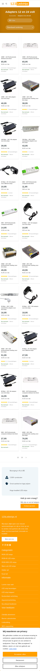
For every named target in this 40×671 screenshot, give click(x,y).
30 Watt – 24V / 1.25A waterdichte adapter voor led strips (8, 308)
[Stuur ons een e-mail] (7, 545)
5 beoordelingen (12, 318)
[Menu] (3, 3)
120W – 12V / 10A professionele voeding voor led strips (30, 98)
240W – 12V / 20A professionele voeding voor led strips (9, 265)
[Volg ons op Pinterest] (10, 545)
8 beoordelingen (12, 233)
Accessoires (12, 15)
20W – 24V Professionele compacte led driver (8, 223)
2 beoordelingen (33, 109)
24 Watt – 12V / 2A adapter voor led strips (29, 223)
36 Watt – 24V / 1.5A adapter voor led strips (30, 307)
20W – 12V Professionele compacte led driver (29, 182)
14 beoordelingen (12, 151)
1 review (31, 151)
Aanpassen (20, 660)
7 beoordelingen (12, 109)
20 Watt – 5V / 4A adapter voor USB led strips (8, 182)
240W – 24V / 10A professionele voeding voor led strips (30, 265)
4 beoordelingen (33, 402)
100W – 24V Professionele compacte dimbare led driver (30, 57)
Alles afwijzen (20, 666)
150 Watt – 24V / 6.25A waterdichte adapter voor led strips (29, 141)
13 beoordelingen (33, 318)
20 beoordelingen (33, 233)
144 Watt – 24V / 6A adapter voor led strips (9, 140)
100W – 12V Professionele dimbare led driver (8, 57)
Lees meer (13, 649)
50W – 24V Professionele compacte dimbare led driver (9, 433)
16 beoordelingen (33, 276)
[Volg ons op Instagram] (5, 545)
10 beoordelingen (33, 192)
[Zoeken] (6, 4)
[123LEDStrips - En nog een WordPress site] (21, 4)
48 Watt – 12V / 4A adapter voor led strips (8, 392)
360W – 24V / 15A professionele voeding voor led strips (9, 350)
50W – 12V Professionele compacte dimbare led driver (30, 392)
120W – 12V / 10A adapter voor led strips (8, 97)
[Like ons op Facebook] (3, 545)
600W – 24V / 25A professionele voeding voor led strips (30, 434)
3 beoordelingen (12, 276)
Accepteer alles (20, 654)
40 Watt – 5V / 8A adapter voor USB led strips (29, 349)
